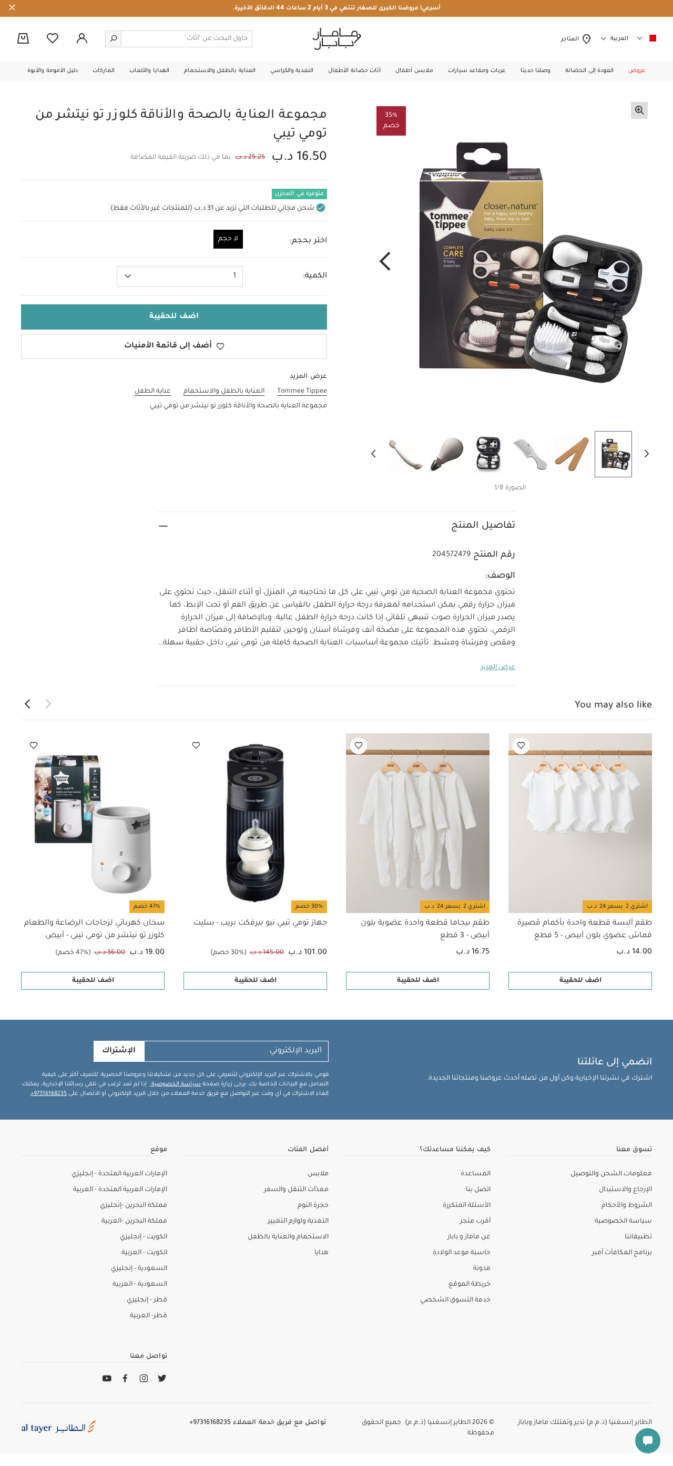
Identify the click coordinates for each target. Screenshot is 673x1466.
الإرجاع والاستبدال (625, 1190)
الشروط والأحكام (626, 1205)
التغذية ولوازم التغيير (298, 1221)
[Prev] (635, 262)
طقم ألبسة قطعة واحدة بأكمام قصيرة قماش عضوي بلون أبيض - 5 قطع (584, 929)
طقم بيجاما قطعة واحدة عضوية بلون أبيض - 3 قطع (425, 929)
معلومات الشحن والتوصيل (611, 1174)
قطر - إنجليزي (147, 1300)
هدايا (321, 1253)
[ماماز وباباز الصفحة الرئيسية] (336, 39)
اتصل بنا (478, 1190)
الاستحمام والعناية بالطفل (288, 1237)
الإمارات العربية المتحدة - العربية (120, 1190)
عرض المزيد (497, 667)
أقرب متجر (475, 1221)
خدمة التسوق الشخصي (455, 1300)
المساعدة (476, 1174)
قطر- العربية (148, 1316)
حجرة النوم (313, 1205)
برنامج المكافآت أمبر (622, 1253)
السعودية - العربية (140, 1284)
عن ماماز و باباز (469, 1237)
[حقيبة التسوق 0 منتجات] (23, 39)
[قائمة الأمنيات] (521, 745)
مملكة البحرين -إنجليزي (133, 1205)
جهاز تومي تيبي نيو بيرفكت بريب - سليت (260, 923)
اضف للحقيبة (580, 981)
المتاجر (571, 39)
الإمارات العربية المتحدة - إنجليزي (119, 1174)
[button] (637, 71)
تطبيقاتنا (638, 1237)
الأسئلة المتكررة (467, 1205)
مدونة (482, 1269)
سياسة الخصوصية (175, 1084)
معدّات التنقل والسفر (296, 1190)
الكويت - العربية (144, 1253)
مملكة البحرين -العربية (134, 1221)
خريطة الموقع (469, 1284)
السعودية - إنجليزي (139, 1269)
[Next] (384, 262)
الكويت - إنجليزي (143, 1237)
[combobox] (180, 276)
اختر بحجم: (308, 241)
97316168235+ (48, 1094)
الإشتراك (119, 1051)
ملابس (318, 1174)
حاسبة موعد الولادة (462, 1253)
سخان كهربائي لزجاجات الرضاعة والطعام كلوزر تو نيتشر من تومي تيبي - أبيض (94, 929)
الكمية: (315, 276)
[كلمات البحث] (113, 39)
